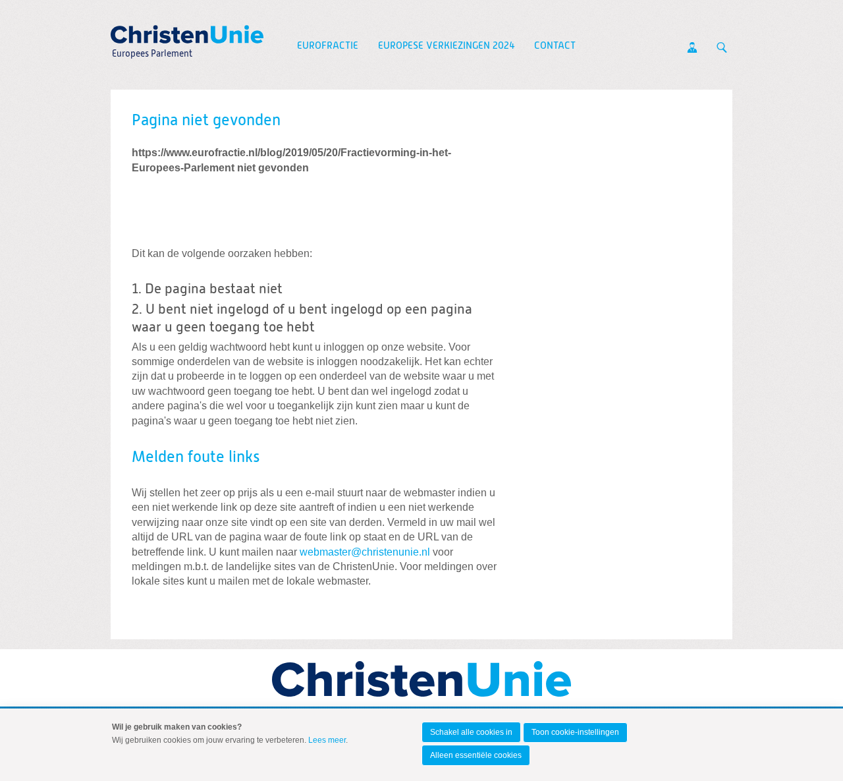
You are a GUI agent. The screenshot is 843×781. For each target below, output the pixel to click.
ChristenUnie (151, 30)
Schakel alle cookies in (471, 732)
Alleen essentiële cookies (476, 755)
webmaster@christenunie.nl (365, 552)
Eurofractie (327, 46)
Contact (555, 46)
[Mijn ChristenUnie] (692, 47)
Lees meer (327, 740)
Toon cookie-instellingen (575, 732)
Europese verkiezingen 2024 (446, 46)
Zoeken (721, 47)
